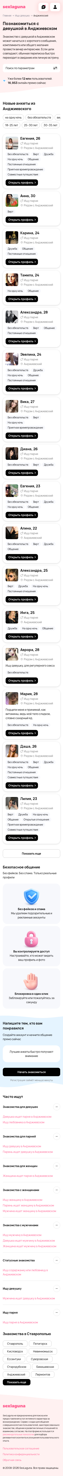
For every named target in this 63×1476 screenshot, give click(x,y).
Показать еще (31, 853)
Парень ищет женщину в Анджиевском (28, 1205)
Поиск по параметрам (20, 68)
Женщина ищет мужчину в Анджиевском (29, 1246)
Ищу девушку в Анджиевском (22, 1146)
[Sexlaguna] (14, 7)
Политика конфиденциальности (21, 1454)
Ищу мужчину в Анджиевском (22, 1235)
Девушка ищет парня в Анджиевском (27, 1117)
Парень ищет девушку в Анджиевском (28, 1152)
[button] (13, 117)
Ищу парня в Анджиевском (20, 1322)
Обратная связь (12, 1460)
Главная (7, 15)
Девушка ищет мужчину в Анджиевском (29, 1240)
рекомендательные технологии (18, 1434)
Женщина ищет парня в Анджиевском (28, 1176)
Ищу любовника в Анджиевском (23, 1122)
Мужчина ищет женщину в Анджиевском (29, 1211)
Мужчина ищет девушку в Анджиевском (29, 1298)
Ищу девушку (22, 15)
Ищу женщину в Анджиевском (22, 1200)
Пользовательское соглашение (21, 1448)
